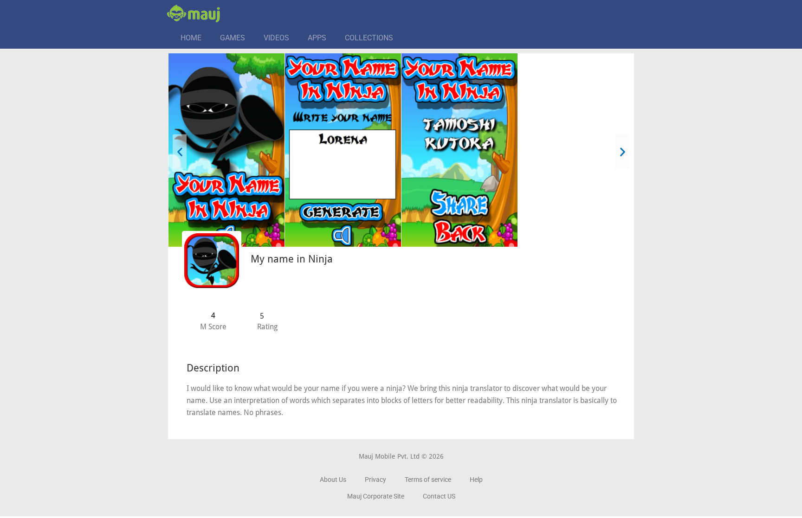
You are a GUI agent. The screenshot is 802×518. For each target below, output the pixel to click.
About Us (333, 479)
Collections (369, 37)
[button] (180, 151)
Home (191, 37)
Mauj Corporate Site (375, 496)
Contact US (439, 496)
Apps (317, 37)
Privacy (375, 479)
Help (476, 479)
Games (232, 37)
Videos (276, 37)
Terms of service (428, 479)
